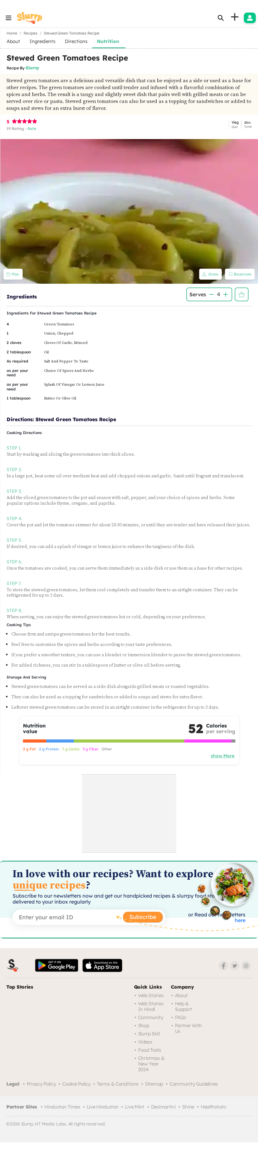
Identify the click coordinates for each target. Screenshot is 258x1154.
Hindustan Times (62, 1107)
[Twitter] (234, 965)
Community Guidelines (194, 1084)
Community (150, 1017)
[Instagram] (246, 965)
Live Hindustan (103, 1107)
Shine (188, 1107)
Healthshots (213, 1107)
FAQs (180, 1017)
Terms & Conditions (117, 1084)
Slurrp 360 (149, 1034)
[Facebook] (223, 965)
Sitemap (154, 1084)
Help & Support (183, 1006)
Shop (143, 1025)
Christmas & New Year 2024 (151, 1063)
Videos (145, 1042)
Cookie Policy (76, 1084)
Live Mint (134, 1107)
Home (12, 33)
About (181, 995)
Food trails (149, 1050)
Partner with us (188, 1028)
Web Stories (151, 995)
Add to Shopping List (242, 294)
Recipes (30, 33)
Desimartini (163, 1107)
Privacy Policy (41, 1084)
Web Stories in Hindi (151, 1006)
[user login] (250, 18)
